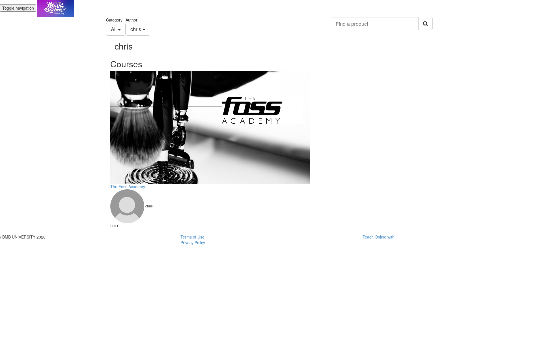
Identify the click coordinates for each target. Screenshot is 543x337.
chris (136, 29)
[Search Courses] (425, 23)
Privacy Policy (192, 242)
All (114, 29)
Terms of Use (192, 237)
